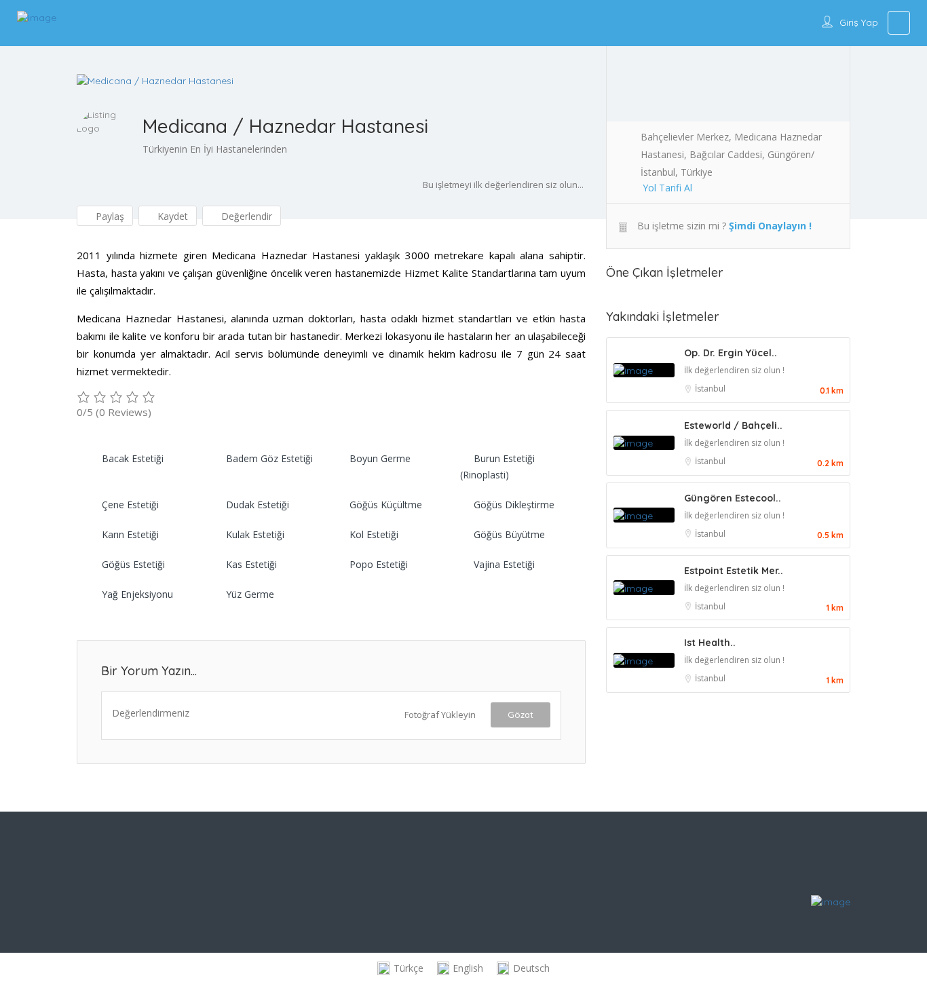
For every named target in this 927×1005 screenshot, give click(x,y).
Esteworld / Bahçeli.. (733, 425)
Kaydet (171, 216)
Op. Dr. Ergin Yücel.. (730, 353)
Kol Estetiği (373, 534)
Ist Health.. (710, 643)
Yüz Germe (250, 594)
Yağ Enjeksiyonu (137, 594)
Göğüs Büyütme (509, 534)
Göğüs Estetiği (133, 564)
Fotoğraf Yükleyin (440, 714)
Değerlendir (245, 216)
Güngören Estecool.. (732, 498)
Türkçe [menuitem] (408, 968)
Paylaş (108, 216)
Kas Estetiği (251, 564)
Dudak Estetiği (257, 504)
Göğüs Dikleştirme (514, 504)
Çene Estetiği (130, 504)
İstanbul (710, 388)
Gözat (520, 714)
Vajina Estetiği (504, 564)
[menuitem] (400, 968)
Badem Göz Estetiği (269, 458)
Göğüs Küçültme (385, 504)
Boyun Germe (380, 458)
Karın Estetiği (130, 534)
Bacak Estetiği (133, 458)
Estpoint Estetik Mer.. (733, 571)
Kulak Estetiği (255, 534)
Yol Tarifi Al (667, 187)
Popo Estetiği (378, 564)
